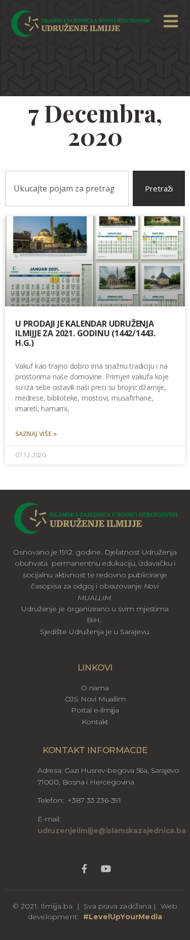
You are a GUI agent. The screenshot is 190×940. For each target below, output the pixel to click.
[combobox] (67, 189)
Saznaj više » (36, 433)
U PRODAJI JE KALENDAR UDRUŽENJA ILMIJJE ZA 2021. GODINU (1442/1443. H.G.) (85, 333)
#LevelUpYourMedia (122, 916)
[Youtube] (105, 868)
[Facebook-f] (84, 868)
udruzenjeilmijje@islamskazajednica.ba (111, 830)
